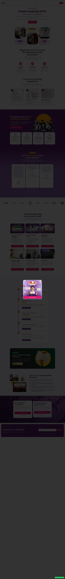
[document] (32, 289)
